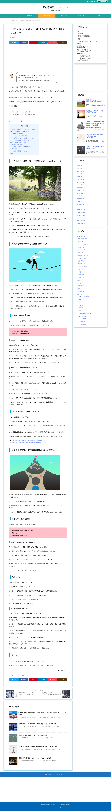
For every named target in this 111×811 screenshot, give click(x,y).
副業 (79, 280)
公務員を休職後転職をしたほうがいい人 (20, 131)
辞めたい (81, 263)
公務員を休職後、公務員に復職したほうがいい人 (22, 142)
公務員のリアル (82, 255)
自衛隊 (81, 274)
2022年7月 (80, 168)
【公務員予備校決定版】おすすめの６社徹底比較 (32, 735)
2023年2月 (80, 165)
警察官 (82, 277)
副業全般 (81, 285)
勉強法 (83, 324)
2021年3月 (81, 212)
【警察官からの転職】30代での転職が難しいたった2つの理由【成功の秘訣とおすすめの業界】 (95, 123)
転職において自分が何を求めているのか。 (24, 138)
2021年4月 (81, 209)
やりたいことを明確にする (20, 136)
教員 (81, 269)
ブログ (80, 283)
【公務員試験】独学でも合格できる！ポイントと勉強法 (34, 758)
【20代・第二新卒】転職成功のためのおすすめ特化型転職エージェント (30, 442)
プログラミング (83, 244)
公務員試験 (37, 20)
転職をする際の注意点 (17, 133)
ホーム (7, 20)
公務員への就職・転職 (26, 20)
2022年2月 (80, 182)
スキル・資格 (81, 236)
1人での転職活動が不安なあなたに (20, 140)
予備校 (83, 321)
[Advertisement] (38, 58)
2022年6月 (80, 171)
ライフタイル (81, 250)
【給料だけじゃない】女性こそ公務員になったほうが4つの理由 (37, 724)
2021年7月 (80, 201)
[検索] (106, 1)
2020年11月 (81, 223)
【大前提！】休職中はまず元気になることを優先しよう (24, 129)
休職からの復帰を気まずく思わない (22, 146)
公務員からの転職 (83, 296)
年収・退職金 (82, 261)
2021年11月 (81, 190)
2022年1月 (80, 185)
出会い (80, 252)
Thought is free (64, 807)
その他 (80, 241)
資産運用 (81, 291)
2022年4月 (80, 176)
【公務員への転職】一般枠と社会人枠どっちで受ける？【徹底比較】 (38, 746)
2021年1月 (81, 218)
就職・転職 (15, 20)
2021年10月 (81, 193)
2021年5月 (81, 207)
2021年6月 (80, 204)
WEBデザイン (82, 239)
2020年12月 (81, 220)
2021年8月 (80, 198)
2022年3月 (80, 179)
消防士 (82, 272)
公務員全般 (82, 258)
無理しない (14, 148)
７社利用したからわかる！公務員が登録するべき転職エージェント (29, 440)
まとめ (11, 153)
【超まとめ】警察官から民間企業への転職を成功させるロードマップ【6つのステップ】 (95, 136)
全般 (81, 299)
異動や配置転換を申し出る (20, 151)
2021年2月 (81, 215)
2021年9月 (80, 196)
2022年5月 (80, 174)
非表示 (25, 126)
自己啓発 (81, 247)
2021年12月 (81, 187)
